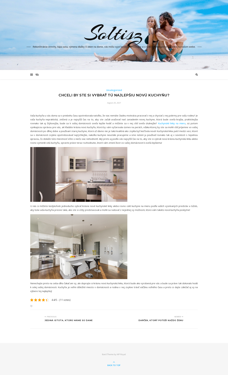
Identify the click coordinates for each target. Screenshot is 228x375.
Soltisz (114, 33)
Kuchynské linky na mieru (172, 123)
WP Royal (121, 354)
